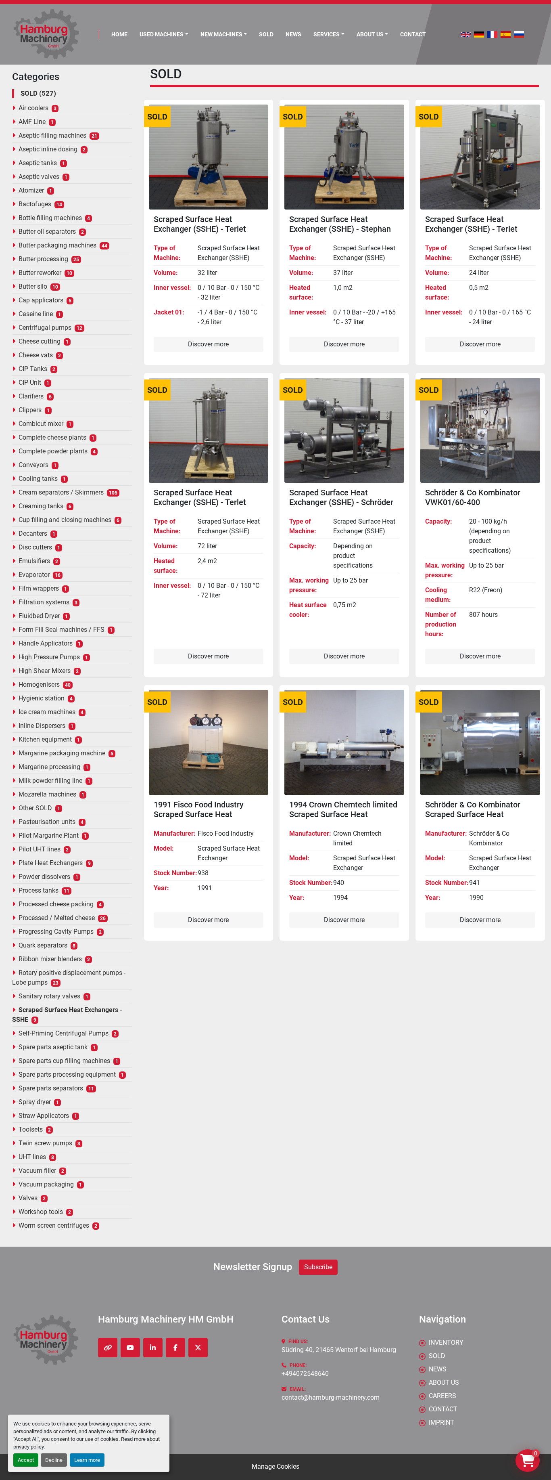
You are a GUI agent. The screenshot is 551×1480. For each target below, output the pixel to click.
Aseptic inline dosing (48, 149)
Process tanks (38, 890)
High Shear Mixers (45, 671)
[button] (164, 34)
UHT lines (32, 1157)
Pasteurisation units (47, 822)
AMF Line (32, 122)
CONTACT (413, 34)
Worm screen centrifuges (54, 1225)
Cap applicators (41, 300)
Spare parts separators (51, 1088)
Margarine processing (49, 767)
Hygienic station (42, 698)
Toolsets (31, 1129)
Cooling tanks (38, 478)
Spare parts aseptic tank (53, 1047)
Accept (26, 1460)
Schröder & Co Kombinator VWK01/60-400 (472, 497)
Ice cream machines (47, 712)
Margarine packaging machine (62, 753)
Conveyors (33, 465)
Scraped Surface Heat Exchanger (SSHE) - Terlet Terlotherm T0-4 (200, 228)
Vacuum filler (37, 1170)
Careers (442, 1396)
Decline (54, 1460)
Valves (28, 1198)
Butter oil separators (47, 231)
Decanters (33, 533)
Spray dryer (35, 1102)
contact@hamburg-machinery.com (331, 1397)
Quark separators (43, 945)
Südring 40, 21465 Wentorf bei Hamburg (339, 1350)
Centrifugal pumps (45, 327)
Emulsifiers (34, 561)
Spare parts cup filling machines (64, 1061)
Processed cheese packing (56, 904)
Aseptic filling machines (52, 135)
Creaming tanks (41, 506)
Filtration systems (44, 602)
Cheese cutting (40, 341)
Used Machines (162, 34)
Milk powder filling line (50, 780)
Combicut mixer (41, 424)
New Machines (221, 34)
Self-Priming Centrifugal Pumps (64, 1033)
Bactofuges (35, 204)
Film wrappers (39, 588)
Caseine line (36, 314)
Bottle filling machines (50, 218)
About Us (370, 34)
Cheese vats (36, 355)
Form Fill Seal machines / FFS (61, 629)
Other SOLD (35, 808)
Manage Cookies (275, 1466)
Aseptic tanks (38, 163)
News (293, 34)
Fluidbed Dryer (39, 616)
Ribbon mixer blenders (50, 959)
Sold (266, 34)
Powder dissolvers (44, 876)
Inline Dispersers (42, 726)
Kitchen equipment (45, 739)
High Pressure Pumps (49, 657)
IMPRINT (441, 1422)
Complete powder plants (53, 451)
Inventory (446, 1342)
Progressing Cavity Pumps (56, 931)
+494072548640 (305, 1373)
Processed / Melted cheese (57, 918)
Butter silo (33, 286)
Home (119, 34)
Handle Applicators (46, 643)
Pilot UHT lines (40, 849)
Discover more (208, 344)
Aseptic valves (39, 176)
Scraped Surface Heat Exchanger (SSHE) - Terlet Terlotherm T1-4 (200, 502)
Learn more (87, 1460)
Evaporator (34, 575)
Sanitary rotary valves (49, 996)
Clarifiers (31, 396)
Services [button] (326, 34)
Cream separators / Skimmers (61, 492)
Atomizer (31, 190)
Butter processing (43, 259)
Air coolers (33, 108)
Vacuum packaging (46, 1184)
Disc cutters (35, 547)
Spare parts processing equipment (67, 1074)
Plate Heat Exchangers (51, 863)
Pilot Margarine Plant (49, 835)
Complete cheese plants (52, 437)
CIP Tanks (33, 369)
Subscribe (318, 1267)
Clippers (30, 410)
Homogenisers (39, 684)
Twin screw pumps (45, 1143)
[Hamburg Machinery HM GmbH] (46, 1340)
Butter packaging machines (57, 245)
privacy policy (28, 1447)
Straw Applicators (44, 1115)
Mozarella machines (47, 794)
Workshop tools (41, 1212)
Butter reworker (40, 273)
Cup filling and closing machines (65, 520)
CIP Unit (30, 382)
